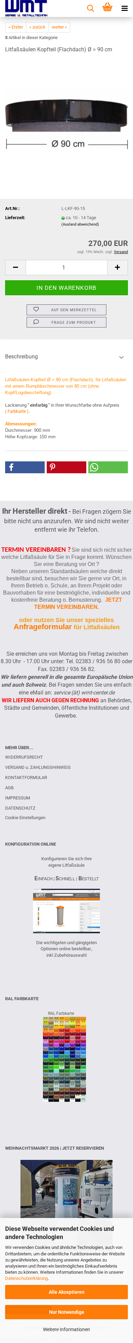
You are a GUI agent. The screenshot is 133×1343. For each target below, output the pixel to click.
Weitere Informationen (66, 1329)
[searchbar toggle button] (90, 8)
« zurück (37, 27)
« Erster (16, 27)
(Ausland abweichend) (80, 224)
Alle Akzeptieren (67, 1292)
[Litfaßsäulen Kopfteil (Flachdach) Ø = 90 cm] (66, 110)
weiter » (59, 27)
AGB (9, 787)
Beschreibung (21, 356)
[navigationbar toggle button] (124, 8)
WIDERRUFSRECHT (24, 757)
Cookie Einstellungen (25, 817)
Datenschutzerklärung (26, 1278)
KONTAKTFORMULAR (26, 777)
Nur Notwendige (66, 1312)
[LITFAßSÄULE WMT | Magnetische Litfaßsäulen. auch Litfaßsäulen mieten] (24, 8)
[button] (15, 267)
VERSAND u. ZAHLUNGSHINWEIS (38, 767)
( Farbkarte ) (17, 411)
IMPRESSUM (17, 797)
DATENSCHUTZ (20, 808)
